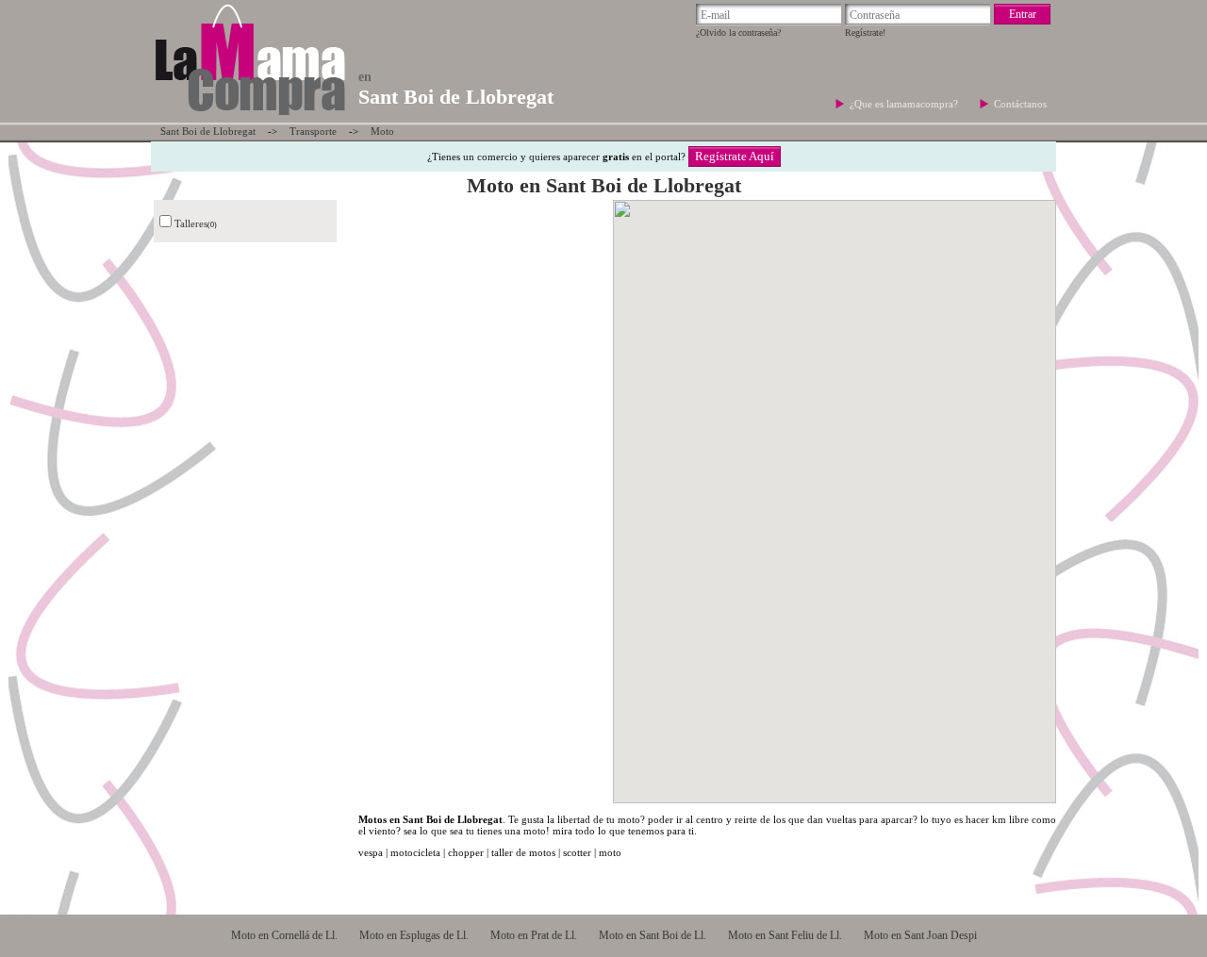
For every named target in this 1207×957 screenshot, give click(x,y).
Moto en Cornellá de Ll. (284, 935)
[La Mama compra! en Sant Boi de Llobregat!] (249, 117)
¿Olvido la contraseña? (738, 32)
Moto (382, 131)
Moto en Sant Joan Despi (920, 935)
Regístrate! (865, 32)
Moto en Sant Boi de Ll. (652, 935)
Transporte (313, 131)
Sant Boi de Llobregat (208, 131)
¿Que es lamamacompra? (905, 103)
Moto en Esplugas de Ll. (414, 935)
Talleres (190, 223)
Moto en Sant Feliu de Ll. (785, 935)
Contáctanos (1020, 103)
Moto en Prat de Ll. (533, 935)
